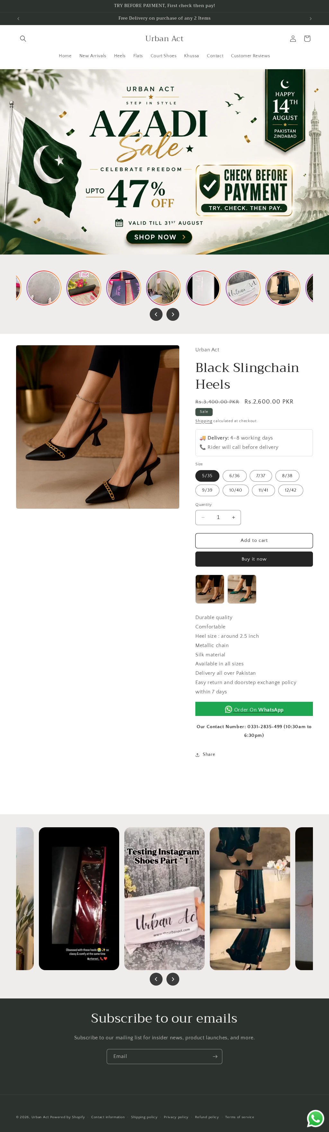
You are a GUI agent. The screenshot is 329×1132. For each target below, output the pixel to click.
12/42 (291, 490)
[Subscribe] (215, 1056)
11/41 (263, 490)
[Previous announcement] (18, 19)
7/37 (260, 475)
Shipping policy (144, 1117)
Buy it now (254, 559)
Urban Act (40, 1117)
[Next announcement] (311, 19)
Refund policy (207, 1117)
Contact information (108, 1117)
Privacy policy (176, 1117)
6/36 (234, 475)
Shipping (203, 421)
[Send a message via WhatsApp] (316, 1119)
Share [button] (209, 754)
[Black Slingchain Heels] (209, 591)
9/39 (207, 490)
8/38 (287, 475)
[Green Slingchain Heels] (241, 591)
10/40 (235, 490)
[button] (23, 39)
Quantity (203, 504)
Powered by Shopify (67, 1117)
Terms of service (239, 1117)
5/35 (207, 475)
